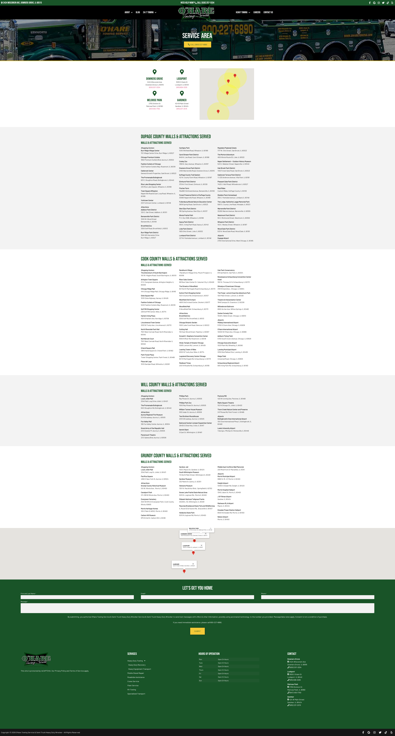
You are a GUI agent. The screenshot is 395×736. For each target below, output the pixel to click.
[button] (228, 81)
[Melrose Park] (154, 93)
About (127, 12)
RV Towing (131, 689)
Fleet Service (132, 685)
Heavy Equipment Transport (139, 669)
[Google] (374, 3)
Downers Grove (154, 79)
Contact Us (268, 12)
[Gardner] (181, 93)
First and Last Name (28, 593)
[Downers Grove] (154, 71)
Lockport (182, 79)
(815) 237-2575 (207, 5)
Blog (138, 12)
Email (143, 593)
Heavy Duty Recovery (136, 665)
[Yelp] (392, 3)
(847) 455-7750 (154, 109)
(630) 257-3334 (207, 2)
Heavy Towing (241, 12)
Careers (256, 12)
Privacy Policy (60, 671)
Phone (264, 593)
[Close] (205, 533)
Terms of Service (77, 671)
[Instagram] (379, 3)
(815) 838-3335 (181, 87)
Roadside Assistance (136, 677)
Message (24, 601)
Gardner (181, 100)
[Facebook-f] (370, 3)
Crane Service (133, 681)
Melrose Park (154, 100)
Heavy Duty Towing (135, 661)
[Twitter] (383, 3)
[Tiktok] (388, 3)
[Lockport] (181, 71)
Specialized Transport (136, 694)
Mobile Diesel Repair (135, 673)
